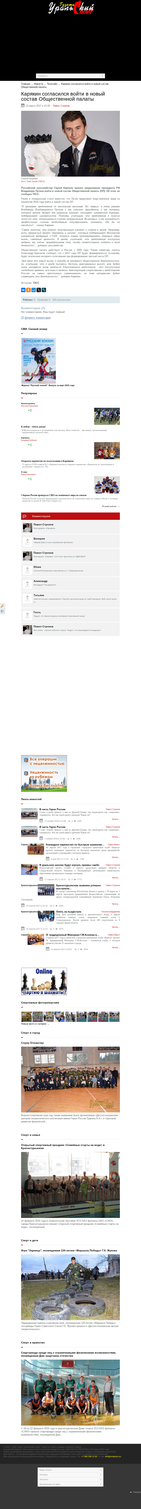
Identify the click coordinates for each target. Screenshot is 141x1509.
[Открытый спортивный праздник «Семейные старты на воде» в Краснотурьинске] (70, 1184)
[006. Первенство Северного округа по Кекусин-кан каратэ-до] (81, 1016)
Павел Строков (61, 105)
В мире (24, 472)
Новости (38, 84)
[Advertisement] (81, 43)
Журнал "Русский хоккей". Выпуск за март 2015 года (47, 385)
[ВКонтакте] (23, 290)
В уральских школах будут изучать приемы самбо (69, 865)
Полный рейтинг (109, 506)
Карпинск (25, 438)
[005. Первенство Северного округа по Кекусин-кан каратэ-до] (92, 1016)
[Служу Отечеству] (70, 1079)
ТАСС (36, 283)
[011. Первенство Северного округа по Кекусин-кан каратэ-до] (26, 1016)
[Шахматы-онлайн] (44, 981)
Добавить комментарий (37, 317)
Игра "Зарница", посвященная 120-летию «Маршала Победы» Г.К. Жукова (69, 1250)
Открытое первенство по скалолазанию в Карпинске (47, 461)
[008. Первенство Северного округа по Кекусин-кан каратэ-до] (59, 1016)
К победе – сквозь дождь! (33, 426)
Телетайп (52, 84)
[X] (39, 290)
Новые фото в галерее (33, 1023)
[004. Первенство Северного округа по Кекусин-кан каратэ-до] (103, 1016)
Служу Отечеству (32, 1042)
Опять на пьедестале (68, 911)
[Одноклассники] (28, 290)
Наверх (136, 1492)
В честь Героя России (52, 809)
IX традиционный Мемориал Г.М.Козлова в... (72, 934)
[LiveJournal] (44, 290)
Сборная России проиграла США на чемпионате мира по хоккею (53, 495)
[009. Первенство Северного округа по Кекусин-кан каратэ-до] (49, 1016)
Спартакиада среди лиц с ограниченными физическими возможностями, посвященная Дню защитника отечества (68, 1354)
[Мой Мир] (33, 290)
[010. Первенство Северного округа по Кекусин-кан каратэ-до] (37, 1016)
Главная (25, 84)
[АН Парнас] (44, 773)
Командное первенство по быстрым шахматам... (75, 844)
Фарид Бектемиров (28, 474)
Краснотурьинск (28, 403)
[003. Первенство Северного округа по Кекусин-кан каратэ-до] (114, 1016)
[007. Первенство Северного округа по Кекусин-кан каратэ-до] (70, 1016)
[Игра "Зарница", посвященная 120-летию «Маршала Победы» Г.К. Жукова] (70, 1287)
